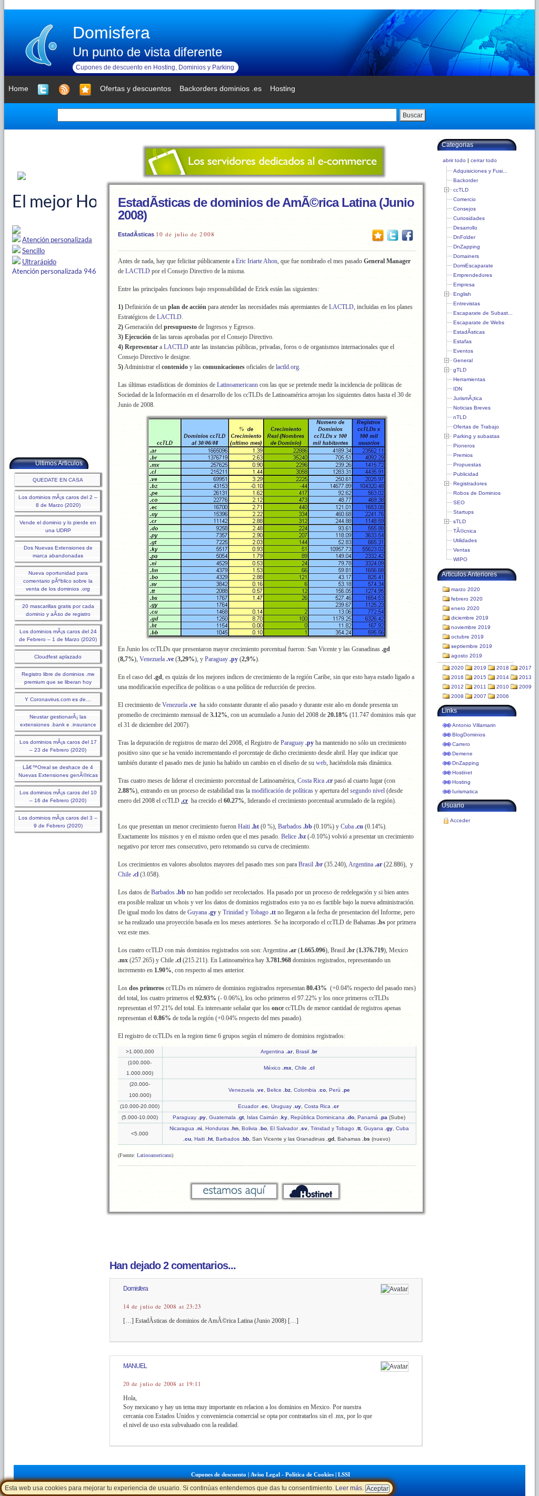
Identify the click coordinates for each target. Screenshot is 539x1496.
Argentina (364, 864)
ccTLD (460, 190)
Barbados (296, 826)
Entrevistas (466, 303)
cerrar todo (484, 160)
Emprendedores (472, 275)
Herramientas (469, 379)
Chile (128, 874)
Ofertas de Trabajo (476, 427)
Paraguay (221, 659)
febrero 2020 (467, 599)
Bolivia (254, 1128)
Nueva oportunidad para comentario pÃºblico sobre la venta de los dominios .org (58, 581)
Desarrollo (465, 228)
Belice (293, 836)
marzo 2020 (465, 589)
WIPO (460, 559)
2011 (480, 687)
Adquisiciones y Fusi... (480, 171)
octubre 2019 (467, 637)
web (321, 762)
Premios (463, 455)
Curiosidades (469, 218)
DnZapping (466, 247)
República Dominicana (322, 1117)
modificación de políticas (282, 790)
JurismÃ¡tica (467, 398)
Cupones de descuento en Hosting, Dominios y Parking (155, 67)
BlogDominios (468, 734)
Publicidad (465, 474)
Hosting (461, 782)
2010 (502, 687)
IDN (457, 389)
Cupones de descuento (218, 1474)
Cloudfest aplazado (58, 657)
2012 (457, 687)
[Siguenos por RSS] (64, 89)
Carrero (461, 744)
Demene (462, 753)
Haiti (248, 826)
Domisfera (111, 32)
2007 (480, 696)
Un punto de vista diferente (147, 52)
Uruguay (286, 1106)
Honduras (221, 1128)
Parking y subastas (476, 436)
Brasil (311, 864)
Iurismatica (465, 791)
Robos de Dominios (477, 493)
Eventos (463, 351)
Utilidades (465, 540)
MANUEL (135, 1366)
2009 (525, 687)
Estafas (462, 341)
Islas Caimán (267, 1117)
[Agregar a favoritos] (85, 89)
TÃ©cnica (464, 531)
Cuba (352, 826)
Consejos (464, 209)
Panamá (372, 1117)
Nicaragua (185, 1128)
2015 (480, 677)
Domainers (466, 256)
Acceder (460, 820)
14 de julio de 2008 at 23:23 (162, 1306)
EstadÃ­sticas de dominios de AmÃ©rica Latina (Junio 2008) (266, 208)
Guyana (201, 912)
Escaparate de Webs (478, 322)
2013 (525, 677)
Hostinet (462, 772)
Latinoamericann (237, 384)
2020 (457, 668)
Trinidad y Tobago (249, 912)
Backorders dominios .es (220, 88)
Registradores (470, 483)
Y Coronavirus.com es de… (58, 699)
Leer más (348, 1488)
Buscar (413, 115)
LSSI (344, 1474)
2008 (457, 696)
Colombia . (310, 1090)
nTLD (459, 417)
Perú (339, 1090)
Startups (463, 512)
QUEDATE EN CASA (58, 480)
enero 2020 (465, 608)
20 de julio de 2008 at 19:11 (162, 1384)
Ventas (461, 550)
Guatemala (226, 1117)
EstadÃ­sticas (136, 234)
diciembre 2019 (469, 618)
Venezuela (156, 659)
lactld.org (287, 367)
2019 (480, 668)
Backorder (465, 180)
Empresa (464, 284)
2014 (502, 677)
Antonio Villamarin (474, 725)
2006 (502, 696)
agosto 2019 (466, 656)
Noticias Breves (472, 408)
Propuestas (467, 464)
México (278, 1068)
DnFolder (464, 237)
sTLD (459, 521)
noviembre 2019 (471, 627)
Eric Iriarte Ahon (256, 261)
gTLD (459, 370)
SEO (459, 502)
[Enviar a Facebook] (407, 234)
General (463, 360)
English (462, 294)
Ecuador (253, 1106)
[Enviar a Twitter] (392, 234)
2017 (525, 668)
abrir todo (454, 160)
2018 (502, 668)
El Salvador (288, 1128)
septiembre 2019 (471, 646)
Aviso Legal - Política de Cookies (292, 1474)
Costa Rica (315, 780)
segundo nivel (367, 790)
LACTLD (137, 271)
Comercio (464, 199)
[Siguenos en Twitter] (43, 89)
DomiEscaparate (473, 265)
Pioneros (464, 445)
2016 (457, 677)
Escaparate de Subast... (483, 313)
